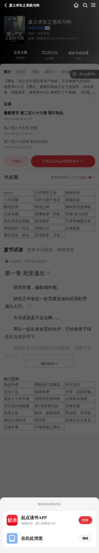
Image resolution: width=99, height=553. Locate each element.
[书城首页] (76, 5)
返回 (6, 5)
